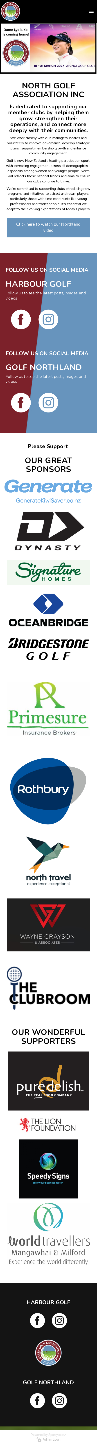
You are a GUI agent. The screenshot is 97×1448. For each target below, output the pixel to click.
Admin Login (51, 1439)
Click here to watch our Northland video (48, 227)
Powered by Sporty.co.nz (48, 1435)
